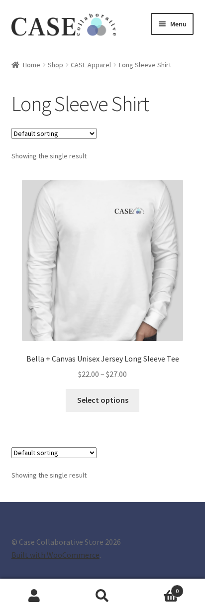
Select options (102, 400)
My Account (34, 596)
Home (31, 64)
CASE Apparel (91, 64)
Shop (55, 64)
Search (102, 596)
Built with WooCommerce (55, 555)
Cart (158, 587)
